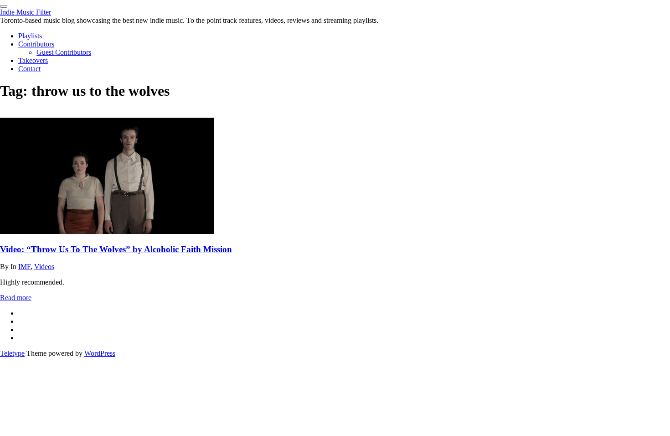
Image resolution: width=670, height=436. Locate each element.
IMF (24, 266)
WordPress (99, 353)
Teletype (12, 353)
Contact (29, 69)
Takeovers (33, 60)
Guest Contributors (63, 52)
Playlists (30, 36)
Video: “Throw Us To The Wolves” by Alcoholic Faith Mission (116, 249)
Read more (15, 297)
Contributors (36, 44)
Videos (44, 266)
